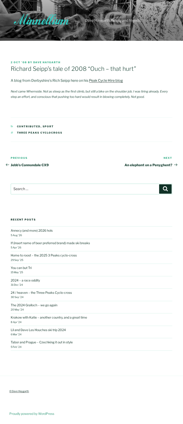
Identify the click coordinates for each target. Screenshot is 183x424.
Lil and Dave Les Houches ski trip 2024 (38, 330)
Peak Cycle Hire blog (106, 80)
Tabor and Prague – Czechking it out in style (42, 342)
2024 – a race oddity (25, 280)
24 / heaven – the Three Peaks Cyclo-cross (41, 292)
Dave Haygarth (46, 62)
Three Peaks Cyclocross (40, 132)
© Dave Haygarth (19, 391)
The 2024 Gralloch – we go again (34, 305)
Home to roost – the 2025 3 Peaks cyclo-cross (44, 255)
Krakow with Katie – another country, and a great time (49, 317)
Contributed (29, 126)
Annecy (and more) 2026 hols (32, 230)
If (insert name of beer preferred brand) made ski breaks (50, 243)
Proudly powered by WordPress (31, 414)
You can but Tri (21, 268)
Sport (48, 126)
